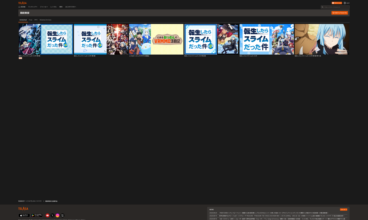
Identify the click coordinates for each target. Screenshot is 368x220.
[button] (337, 3)
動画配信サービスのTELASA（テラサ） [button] (30, 201)
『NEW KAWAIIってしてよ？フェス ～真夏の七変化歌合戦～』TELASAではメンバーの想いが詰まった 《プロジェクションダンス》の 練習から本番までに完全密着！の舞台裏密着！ (274, 213)
